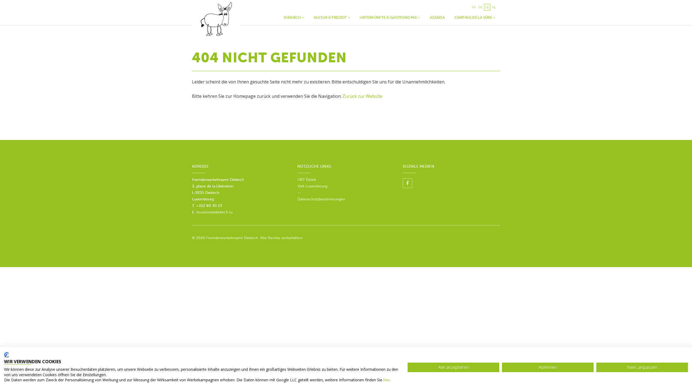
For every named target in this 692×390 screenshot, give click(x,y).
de (487, 7)
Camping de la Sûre (473, 17)
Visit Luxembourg (312, 186)
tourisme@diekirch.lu (214, 212)
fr (473, 7)
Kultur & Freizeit (331, 17)
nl (494, 7)
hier (386, 379)
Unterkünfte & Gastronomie (389, 17)
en (480, 7)
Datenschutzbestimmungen (321, 199)
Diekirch (293, 17)
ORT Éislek (307, 180)
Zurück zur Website (362, 96)
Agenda (437, 17)
